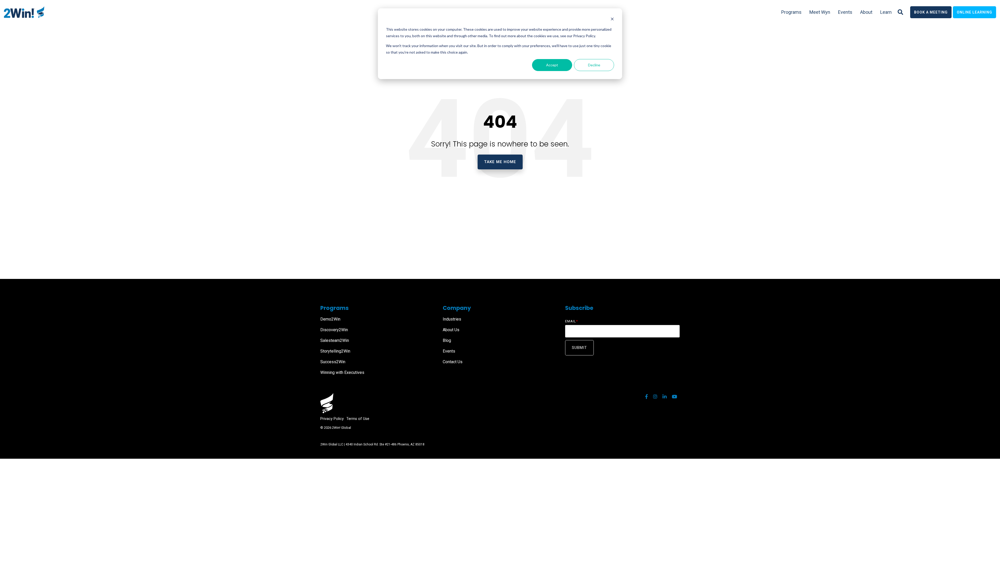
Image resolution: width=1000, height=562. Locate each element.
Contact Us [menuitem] (453, 361)
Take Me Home (500, 161)
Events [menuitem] (449, 351)
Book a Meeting (931, 12)
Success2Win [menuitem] (332, 361)
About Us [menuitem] (451, 329)
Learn (886, 12)
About (866, 12)
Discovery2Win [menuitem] (334, 329)
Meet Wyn (819, 12)
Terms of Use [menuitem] (357, 419)
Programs (791, 12)
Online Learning (974, 12)
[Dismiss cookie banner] (612, 19)
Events (845, 12)
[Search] (900, 12)
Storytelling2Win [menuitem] (335, 351)
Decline (594, 65)
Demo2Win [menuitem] (330, 319)
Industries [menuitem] (452, 319)
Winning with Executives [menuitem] (342, 372)
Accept (552, 65)
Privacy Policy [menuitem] (332, 419)
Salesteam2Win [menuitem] (334, 340)
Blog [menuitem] (447, 340)
